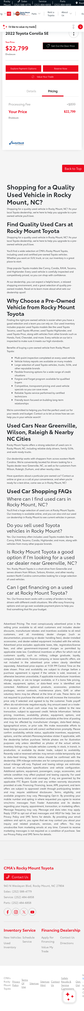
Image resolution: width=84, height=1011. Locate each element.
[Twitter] (24, 912)
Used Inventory (10, 945)
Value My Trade (47, 949)
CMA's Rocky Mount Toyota (7, 983)
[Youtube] (32, 912)
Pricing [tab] (53, 91)
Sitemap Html (44, 983)
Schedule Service (28, 939)
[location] (77, 2)
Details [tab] (31, 91)
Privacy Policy (16, 983)
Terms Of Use (24, 983)
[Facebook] (8, 912)
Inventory (12, 930)
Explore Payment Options (23, 68)
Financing (50, 930)
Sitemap (34, 983)
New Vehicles (12, 937)
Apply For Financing (47, 939)
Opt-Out (78, 983)
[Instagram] (16, 912)
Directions (67, 943)
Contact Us (19, 877)
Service (29, 930)
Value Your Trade (45, 76)
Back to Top (73, 168)
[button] (74, 33)
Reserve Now (60, 68)
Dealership (70, 930)
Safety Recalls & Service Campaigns (67, 983)
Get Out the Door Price (63, 45)
